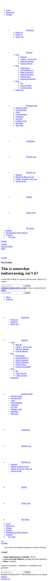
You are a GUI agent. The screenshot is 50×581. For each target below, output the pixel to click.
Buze (18, 81)
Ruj (21, 83)
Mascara (23, 57)
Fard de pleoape (26, 63)
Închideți (4, 543)
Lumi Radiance (21, 114)
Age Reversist (21, 110)
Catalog (4, 244)
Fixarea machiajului (27, 79)
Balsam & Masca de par (25, 177)
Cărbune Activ (21, 121)
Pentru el (19, 35)
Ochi (17, 55)
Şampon (19, 175)
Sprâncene (20, 90)
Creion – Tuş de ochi (28, 59)
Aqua (18, 112)
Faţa (17, 66)
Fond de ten (24, 68)
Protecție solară (21, 108)
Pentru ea (19, 32)
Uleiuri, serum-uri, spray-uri (26, 179)
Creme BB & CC (27, 70)
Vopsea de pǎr (21, 181)
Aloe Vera (19, 125)
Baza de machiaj (26, 72)
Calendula (19, 117)
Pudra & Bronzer (26, 74)
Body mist (19, 37)
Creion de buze (26, 88)
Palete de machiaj (27, 61)
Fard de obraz (25, 77)
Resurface (19, 123)
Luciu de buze (25, 85)
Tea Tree (19, 119)
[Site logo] (9, 6)
